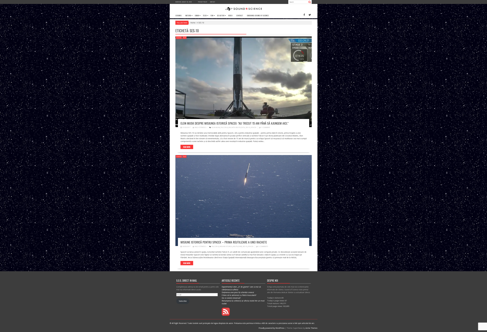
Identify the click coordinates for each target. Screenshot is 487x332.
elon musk (216, 127)
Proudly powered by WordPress (271, 328)
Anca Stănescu (200, 127)
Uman (197, 15)
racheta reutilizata (237, 127)
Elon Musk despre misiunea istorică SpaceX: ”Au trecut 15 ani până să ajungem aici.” (234, 123)
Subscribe (183, 301)
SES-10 (248, 127)
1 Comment (265, 127)
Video (230, 15)
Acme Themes (311, 328)
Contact (212, 2)
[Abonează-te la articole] (226, 315)
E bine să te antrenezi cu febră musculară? (239, 295)
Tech (205, 15)
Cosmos (178, 15)
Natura (188, 15)
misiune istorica (226, 246)
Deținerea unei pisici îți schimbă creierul (238, 292)
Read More (186, 147)
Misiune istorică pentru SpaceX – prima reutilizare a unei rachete (223, 242)
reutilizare (237, 246)
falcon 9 (224, 127)
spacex (253, 127)
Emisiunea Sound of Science (258, 15)
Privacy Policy (202, 2)
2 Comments (263, 246)
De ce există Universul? (231, 298)
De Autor (220, 15)
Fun (212, 15)
